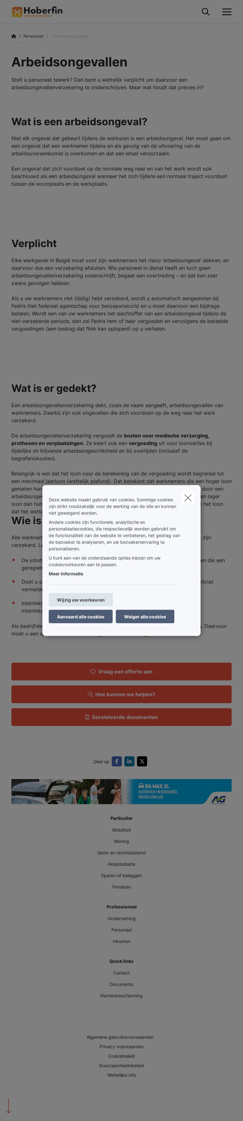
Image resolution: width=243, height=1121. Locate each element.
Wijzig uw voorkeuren (81, 600)
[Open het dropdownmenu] (225, 12)
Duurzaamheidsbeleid (121, 1065)
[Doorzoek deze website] (205, 12)
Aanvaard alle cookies (80, 616)
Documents (121, 984)
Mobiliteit (121, 830)
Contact (121, 972)
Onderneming (122, 918)
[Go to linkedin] (130, 761)
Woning (121, 841)
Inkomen (121, 941)
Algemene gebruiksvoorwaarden (120, 1037)
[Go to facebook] (118, 761)
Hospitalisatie (121, 864)
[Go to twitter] (143, 761)
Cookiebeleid (121, 1056)
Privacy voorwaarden (122, 1046)
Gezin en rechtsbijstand (121, 852)
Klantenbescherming (121, 995)
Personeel (121, 929)
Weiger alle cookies (145, 616)
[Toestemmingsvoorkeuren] (25, 1108)
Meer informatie (66, 573)
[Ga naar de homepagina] (41, 12)
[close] (188, 498)
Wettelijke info (121, 1075)
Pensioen (121, 886)
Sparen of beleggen (121, 875)
